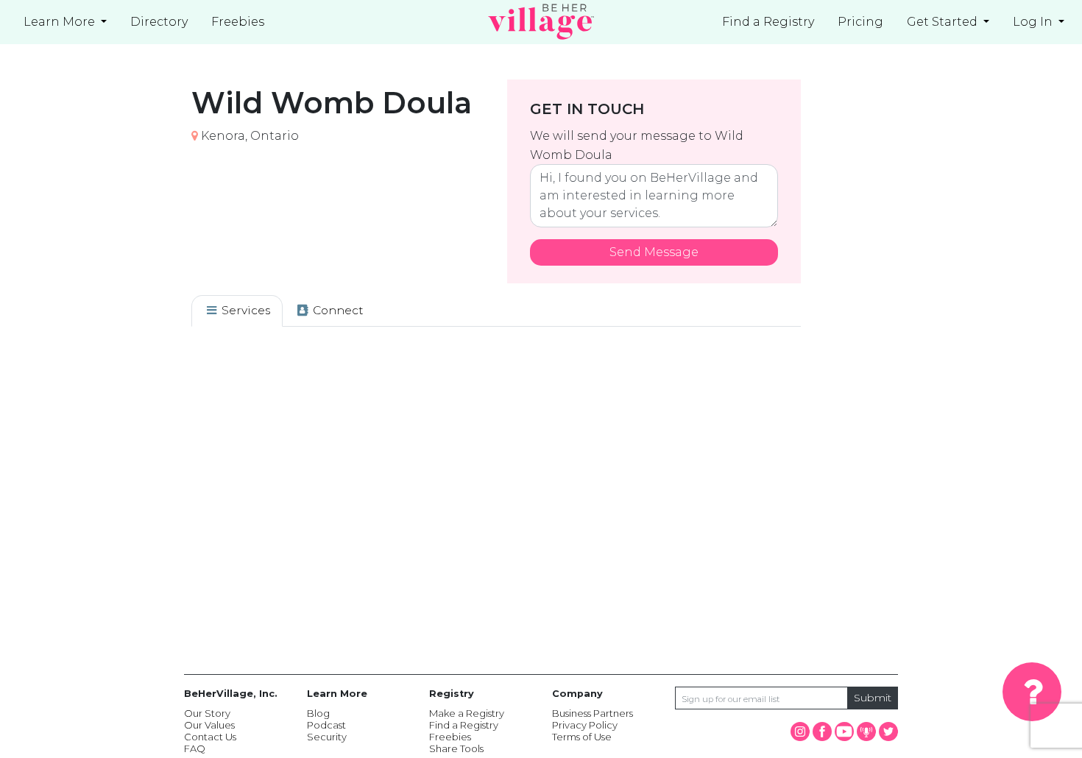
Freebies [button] (237, 22)
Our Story (207, 713)
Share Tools (456, 748)
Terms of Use (582, 737)
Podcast (326, 725)
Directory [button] (159, 22)
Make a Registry (466, 713)
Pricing (860, 22)
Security (327, 737)
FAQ (194, 748)
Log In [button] (1034, 22)
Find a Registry (768, 22)
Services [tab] (244, 310)
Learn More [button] (61, 22)
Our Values (209, 725)
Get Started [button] (943, 22)
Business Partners (592, 713)
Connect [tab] (337, 310)
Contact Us (210, 737)
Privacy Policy (585, 725)
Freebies (450, 737)
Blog (318, 713)
